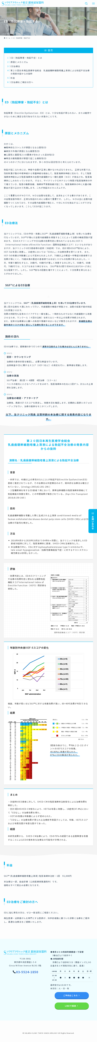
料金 (13, 77)
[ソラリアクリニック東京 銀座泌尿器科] (23, 3)
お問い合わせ (92, 523)
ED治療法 (15, 66)
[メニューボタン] (93, 3)
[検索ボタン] (86, 3)
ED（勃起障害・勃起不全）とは (26, 57)
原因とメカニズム (19, 61)
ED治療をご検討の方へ (22, 82)
